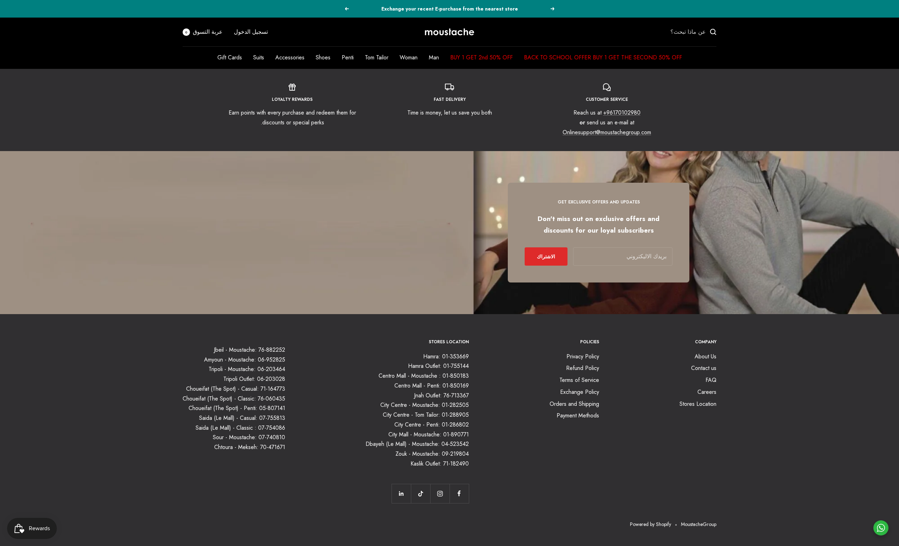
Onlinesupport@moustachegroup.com (607, 132)
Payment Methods (578, 415)
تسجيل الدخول (251, 32)
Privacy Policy (582, 356)
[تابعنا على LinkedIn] (401, 493)
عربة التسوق (204, 32)
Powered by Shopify (650, 524)
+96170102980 (622, 113)
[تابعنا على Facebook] (459, 493)
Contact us (703, 368)
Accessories (289, 57)
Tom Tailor (376, 57)
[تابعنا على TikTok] (420, 493)
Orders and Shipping (574, 404)
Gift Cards (229, 57)
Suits (258, 57)
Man (434, 57)
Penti (348, 57)
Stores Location (698, 404)
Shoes (323, 57)
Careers (706, 392)
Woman (409, 57)
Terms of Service (579, 380)
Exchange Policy (579, 392)
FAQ (711, 380)
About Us (705, 356)
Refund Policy (582, 368)
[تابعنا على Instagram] (440, 493)
